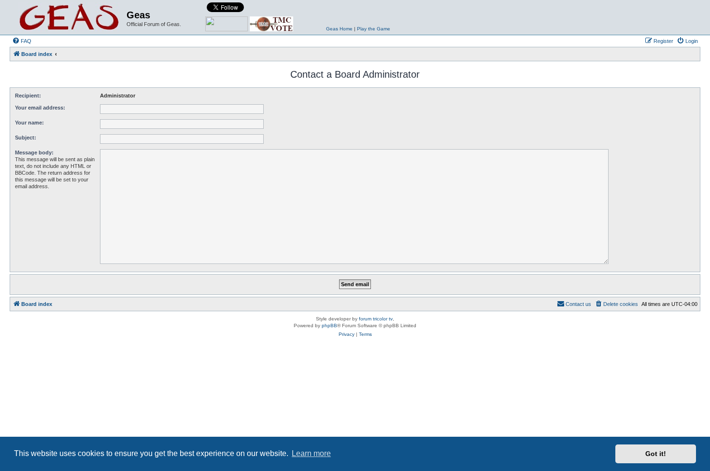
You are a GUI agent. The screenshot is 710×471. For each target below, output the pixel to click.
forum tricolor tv (376, 318)
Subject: (25, 137)
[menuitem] (21, 41)
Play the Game (373, 28)
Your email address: (40, 108)
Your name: (29, 122)
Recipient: (28, 95)
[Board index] (69, 17)
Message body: (34, 152)
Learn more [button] (311, 453)
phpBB (329, 325)
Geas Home (339, 28)
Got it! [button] (655, 453)
